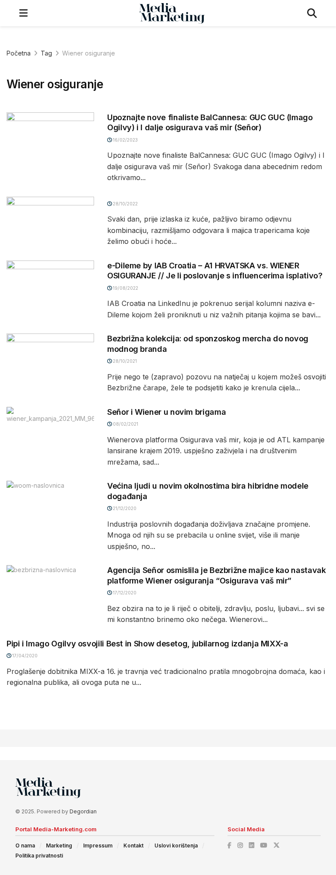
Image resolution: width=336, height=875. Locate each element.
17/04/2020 (24, 655)
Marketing (59, 845)
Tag (46, 53)
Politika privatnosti (39, 855)
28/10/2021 (124, 361)
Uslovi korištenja (176, 845)
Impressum (97, 845)
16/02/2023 (125, 139)
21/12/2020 (124, 508)
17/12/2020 (124, 592)
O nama (25, 845)
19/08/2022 (125, 288)
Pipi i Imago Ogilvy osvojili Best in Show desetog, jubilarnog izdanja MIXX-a (147, 643)
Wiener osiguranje (88, 53)
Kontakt (133, 845)
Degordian (83, 811)
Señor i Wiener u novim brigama (166, 412)
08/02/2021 (125, 424)
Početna (19, 53)
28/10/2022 (125, 203)
